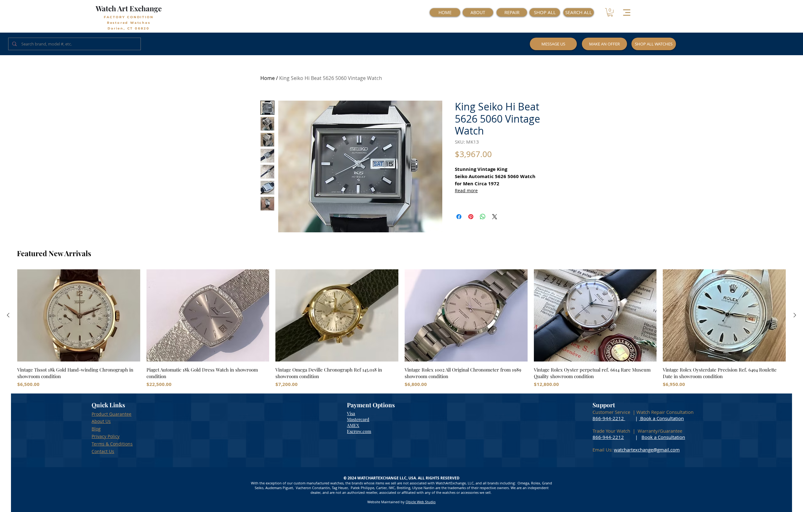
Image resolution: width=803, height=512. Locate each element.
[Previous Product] (8, 315)
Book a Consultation (661, 418)
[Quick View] (78, 315)
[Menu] (626, 12)
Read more (466, 190)
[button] (610, 12)
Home (267, 78)
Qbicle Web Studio (421, 501)
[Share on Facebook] (459, 216)
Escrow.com (359, 431)
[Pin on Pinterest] (471, 216)
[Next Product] (795, 315)
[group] (401, 328)
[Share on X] (494, 216)
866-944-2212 (608, 418)
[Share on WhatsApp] (483, 216)
